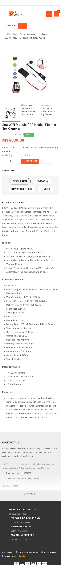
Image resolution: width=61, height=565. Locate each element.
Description (20, 181)
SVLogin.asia (19, 556)
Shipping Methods (21, 189)
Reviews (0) (42, 181)
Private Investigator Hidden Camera (34, 34)
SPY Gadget (11, 34)
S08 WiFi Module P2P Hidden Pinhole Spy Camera (25, 38)
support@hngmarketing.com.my (25, 478)
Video (47, 189)
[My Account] (54, 2)
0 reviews (17, 134)
